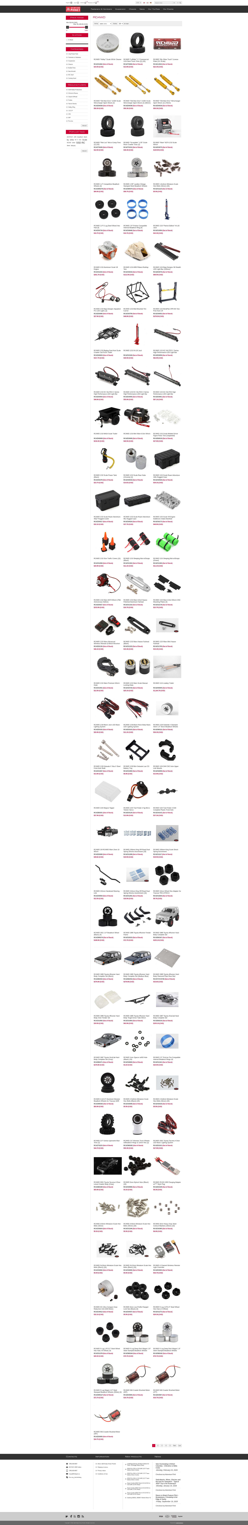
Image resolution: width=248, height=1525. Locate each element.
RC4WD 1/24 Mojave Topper (104, 808)
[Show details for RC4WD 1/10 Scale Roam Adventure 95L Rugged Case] (137, 500)
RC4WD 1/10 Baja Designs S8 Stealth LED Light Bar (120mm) (167, 268)
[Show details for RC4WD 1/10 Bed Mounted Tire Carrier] (137, 292)
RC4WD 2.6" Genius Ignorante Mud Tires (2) (106, 1142)
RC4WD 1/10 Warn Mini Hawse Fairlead (164, 642)
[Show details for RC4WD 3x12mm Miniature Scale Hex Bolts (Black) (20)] (137, 1249)
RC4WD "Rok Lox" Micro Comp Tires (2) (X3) (107, 143)
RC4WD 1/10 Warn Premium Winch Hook (107, 684)
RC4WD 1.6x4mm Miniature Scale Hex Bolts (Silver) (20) (165, 185)
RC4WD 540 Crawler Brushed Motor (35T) (107, 1433)
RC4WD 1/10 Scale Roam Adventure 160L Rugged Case (166, 476)
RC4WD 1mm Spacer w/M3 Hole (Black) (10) (135, 1058)
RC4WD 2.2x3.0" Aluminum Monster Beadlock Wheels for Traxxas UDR (107, 1100)
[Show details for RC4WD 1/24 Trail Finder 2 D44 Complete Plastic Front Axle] (167, 791)
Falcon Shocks (72, 103)
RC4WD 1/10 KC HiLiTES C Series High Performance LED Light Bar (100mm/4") (166, 352)
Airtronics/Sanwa (73, 93)
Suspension (71, 61)
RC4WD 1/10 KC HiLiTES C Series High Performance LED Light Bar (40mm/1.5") (106, 394)
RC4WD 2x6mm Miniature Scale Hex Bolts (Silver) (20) (137, 1225)
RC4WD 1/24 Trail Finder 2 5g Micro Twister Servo (137, 809)
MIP (69, 117)
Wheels (73, 145)
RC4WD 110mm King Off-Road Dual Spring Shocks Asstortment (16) (137, 892)
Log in (75, 2)
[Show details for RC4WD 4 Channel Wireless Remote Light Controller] (167, 1249)
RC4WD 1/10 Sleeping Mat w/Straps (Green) (166, 559)
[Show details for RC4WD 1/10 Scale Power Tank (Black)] (108, 459)
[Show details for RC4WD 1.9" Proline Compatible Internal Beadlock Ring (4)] (137, 209)
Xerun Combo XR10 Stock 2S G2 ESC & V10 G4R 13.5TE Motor (138, 1483)
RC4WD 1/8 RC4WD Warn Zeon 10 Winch (106, 850)
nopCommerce (179, 1522)
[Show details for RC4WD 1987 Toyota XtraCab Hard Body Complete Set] (167, 999)
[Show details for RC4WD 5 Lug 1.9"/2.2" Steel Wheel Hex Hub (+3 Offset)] (167, 1291)
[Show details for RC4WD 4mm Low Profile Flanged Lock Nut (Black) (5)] (137, 1291)
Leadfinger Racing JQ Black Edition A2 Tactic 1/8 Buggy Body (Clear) (138, 1464)
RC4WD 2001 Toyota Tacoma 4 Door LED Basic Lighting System (166, 1142)
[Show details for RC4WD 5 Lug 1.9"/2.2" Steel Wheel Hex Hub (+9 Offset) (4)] (108, 1332)
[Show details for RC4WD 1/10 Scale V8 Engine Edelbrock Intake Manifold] (167, 500)
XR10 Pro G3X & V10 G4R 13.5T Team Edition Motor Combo (138, 1469)
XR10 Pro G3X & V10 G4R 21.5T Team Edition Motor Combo (138, 1479)
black (85, 137)
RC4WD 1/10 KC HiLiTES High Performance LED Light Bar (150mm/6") (164, 394)
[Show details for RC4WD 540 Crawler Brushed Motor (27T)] (167, 1374)
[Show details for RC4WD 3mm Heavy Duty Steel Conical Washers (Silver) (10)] (167, 1207)
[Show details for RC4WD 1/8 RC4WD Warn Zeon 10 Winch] (108, 833)
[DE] (150, 2)
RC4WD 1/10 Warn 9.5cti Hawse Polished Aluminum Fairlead (135, 601)
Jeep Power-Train (73, 54)
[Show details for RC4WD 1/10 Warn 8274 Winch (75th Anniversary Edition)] (108, 584)
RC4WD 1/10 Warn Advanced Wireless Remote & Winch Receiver (107, 642)
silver (73, 142)
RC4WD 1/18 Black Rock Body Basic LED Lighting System (137, 726)
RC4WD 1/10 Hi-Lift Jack (133, 350)
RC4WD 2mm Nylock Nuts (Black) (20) (136, 1183)
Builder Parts (72, 68)
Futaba (70, 100)
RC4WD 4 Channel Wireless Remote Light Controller (166, 1266)
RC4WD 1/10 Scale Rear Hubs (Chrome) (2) (135, 476)
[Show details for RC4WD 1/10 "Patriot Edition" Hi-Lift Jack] (167, 209)
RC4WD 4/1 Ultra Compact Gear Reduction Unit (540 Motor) (105, 1308)
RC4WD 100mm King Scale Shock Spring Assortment (165, 850)
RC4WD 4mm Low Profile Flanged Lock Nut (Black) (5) (136, 1308)
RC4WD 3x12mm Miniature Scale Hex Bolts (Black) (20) (137, 1266)
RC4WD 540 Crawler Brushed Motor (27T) (166, 1391)
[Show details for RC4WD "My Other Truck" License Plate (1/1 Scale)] (167, 43)
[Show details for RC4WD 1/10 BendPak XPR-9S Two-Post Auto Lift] (167, 292)
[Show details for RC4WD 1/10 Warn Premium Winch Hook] (108, 667)
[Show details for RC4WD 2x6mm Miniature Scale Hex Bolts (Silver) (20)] (137, 1207)
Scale (84, 140)
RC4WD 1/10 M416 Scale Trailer (105, 434)
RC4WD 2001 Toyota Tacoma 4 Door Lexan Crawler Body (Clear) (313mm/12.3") (107, 1184)
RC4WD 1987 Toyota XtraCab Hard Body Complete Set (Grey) (106, 1058)
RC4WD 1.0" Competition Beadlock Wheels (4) (106, 185)
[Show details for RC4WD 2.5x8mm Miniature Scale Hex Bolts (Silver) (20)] (167, 1083)
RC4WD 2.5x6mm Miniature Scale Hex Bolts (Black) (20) (136, 1100)
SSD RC (80, 142)
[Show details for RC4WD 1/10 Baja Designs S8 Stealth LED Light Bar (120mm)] (167, 251)
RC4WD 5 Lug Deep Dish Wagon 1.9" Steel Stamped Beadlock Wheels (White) (166, 1350)
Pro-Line (70, 121)
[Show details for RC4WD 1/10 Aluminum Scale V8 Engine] (108, 251)
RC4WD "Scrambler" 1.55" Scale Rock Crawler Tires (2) (135, 143)
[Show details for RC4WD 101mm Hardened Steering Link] (108, 875)
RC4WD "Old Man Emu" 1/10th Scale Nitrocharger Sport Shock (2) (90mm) (137, 102)
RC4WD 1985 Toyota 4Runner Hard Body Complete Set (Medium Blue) (136, 975)
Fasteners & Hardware (74, 57)
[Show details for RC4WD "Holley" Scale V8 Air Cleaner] (108, 43)
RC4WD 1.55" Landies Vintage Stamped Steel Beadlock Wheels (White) (135, 186)
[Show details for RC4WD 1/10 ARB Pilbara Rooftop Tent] (137, 251)
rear (80, 139)
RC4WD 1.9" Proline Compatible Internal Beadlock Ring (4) (135, 227)
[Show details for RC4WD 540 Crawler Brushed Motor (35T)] (108, 1415)
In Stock (70, 40)
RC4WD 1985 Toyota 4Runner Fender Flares (137, 934)
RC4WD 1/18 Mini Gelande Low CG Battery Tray (136, 767)
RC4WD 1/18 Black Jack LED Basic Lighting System (107, 726)
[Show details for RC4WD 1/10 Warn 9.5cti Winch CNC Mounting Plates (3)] (167, 584)
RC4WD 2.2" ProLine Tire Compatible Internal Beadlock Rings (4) (166, 1058)
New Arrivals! (72, 71)
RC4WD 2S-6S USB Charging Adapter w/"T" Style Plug (167, 1183)
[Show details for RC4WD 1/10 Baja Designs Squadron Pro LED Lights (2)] (108, 292)
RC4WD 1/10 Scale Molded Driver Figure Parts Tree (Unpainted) (165, 435)
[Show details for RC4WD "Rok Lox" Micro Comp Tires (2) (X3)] (108, 126)
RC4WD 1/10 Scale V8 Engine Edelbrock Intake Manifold (164, 518)
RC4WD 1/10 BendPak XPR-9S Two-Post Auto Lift (166, 310)
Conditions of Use (103, 1474)
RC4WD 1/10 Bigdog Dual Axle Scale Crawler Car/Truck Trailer (107, 351)
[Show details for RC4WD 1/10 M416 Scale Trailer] (108, 417)
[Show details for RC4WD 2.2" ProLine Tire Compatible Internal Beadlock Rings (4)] (167, 1041)
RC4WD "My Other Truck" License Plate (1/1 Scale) (165, 60)
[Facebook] (70, 1516)
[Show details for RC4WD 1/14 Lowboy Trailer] (167, 667)
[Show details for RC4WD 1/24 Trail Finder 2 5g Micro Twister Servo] (137, 791)
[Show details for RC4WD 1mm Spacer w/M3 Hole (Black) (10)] (137, 1041)
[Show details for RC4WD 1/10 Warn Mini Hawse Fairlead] (167, 625)
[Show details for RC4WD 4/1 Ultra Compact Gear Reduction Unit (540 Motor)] (108, 1291)
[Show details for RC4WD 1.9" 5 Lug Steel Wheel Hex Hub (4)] (108, 209)
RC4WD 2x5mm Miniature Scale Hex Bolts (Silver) (107, 1225)
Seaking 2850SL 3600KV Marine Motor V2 (139, 1497)
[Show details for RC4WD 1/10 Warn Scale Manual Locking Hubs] (137, 667)
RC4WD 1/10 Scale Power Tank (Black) (105, 476)
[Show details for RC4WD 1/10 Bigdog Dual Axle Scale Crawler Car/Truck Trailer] (108, 334)
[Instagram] (78, 1516)
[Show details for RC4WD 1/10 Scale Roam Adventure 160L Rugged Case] (167, 459)
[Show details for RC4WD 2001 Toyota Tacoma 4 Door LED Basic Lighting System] (167, 1124)
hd (75, 139)
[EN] (144, 2)
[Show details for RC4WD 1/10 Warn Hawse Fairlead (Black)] (137, 625)
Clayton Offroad (72, 96)
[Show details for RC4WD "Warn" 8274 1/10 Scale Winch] (167, 126)
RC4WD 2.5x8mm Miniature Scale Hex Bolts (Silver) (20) (165, 1100)
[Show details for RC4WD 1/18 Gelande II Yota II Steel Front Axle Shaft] (108, 750)
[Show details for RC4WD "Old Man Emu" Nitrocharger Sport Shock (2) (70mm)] (167, 85)
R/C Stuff (71, 75)
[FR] (147, 2)
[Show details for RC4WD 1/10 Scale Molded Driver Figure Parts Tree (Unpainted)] (167, 417)
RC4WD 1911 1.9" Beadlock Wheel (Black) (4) (106, 934)
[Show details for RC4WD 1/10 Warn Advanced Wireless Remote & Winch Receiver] (108, 625)
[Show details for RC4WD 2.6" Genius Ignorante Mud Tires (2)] (108, 1124)
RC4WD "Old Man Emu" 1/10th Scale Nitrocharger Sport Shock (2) (107, 102)
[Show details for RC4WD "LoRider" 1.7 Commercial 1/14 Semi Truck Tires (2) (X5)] (137, 43)
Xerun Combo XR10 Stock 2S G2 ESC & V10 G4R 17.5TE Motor (138, 1488)
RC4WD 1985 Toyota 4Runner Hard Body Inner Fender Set (106, 1017)
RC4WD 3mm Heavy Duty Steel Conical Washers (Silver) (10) (164, 1225)
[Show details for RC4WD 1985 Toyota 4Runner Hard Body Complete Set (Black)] (108, 958)
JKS (69, 114)
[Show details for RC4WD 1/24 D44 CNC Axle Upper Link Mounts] (167, 750)
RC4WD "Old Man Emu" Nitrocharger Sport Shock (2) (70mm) (166, 102)
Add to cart (111, 54)
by (68, 140)
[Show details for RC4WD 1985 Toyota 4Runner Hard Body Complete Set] (167, 916)
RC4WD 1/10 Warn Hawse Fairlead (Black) (136, 642)
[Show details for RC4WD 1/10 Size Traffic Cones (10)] (108, 542)
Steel (68, 145)
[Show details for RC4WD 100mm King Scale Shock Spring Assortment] (167, 833)
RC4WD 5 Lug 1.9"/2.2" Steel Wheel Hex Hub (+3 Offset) (166, 1308)
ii (77, 139)
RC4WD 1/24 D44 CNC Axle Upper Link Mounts (166, 767)
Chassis (70, 64)
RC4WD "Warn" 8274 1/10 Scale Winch (165, 143)
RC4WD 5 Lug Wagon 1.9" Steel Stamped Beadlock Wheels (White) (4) (108, 1391)
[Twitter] (66, 1516)
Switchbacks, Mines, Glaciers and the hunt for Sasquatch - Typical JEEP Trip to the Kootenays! (168, 1481)
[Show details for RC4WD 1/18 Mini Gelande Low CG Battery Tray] (137, 750)
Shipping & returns (103, 1467)
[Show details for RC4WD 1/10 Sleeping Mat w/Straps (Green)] (167, 542)
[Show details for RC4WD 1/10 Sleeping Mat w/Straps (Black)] (137, 542)
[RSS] (82, 1516)
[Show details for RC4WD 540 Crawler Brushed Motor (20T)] (137, 1374)
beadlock (80, 137)
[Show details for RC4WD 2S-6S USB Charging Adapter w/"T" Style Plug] (167, 1166)
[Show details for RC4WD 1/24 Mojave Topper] (108, 791)
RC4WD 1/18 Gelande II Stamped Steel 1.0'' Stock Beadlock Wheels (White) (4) (165, 727)
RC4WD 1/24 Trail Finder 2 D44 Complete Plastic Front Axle (164, 809)
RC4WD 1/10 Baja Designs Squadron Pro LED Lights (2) (107, 310)
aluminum (70, 137)
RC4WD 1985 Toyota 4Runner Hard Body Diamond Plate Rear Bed (166, 975)
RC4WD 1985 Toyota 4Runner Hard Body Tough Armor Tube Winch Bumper (136, 1018)
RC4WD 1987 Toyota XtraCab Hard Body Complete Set (166, 1017)
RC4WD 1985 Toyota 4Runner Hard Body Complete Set (166, 934)
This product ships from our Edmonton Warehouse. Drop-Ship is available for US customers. (106, 32)
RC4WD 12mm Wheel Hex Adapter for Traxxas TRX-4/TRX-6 (167, 892)
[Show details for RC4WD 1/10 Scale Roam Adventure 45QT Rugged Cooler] (108, 500)
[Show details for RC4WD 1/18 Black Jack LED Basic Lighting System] (108, 708)
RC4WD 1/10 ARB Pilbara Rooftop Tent (136, 268)
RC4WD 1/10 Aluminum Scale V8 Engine (106, 268)
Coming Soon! (72, 78)
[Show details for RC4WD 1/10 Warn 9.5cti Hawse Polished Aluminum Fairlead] (137, 584)
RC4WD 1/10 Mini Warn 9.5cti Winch (137, 434)
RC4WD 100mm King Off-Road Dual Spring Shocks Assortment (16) (137, 850)
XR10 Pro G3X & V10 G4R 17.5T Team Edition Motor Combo (138, 1474)
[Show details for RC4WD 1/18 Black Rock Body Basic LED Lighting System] (137, 708)
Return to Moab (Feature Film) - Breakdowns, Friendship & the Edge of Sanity (167, 1497)
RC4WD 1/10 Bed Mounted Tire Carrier (135, 310)
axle (75, 137)
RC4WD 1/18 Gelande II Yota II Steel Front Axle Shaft (107, 767)
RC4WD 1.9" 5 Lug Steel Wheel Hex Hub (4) (107, 227)
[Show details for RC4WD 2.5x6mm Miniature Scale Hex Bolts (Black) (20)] (137, 1083)
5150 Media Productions (75, 89)
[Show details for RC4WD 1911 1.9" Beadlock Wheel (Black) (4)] (108, 916)
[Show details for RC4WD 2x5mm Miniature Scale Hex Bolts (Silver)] (108, 1207)
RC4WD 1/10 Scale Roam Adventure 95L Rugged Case (137, 518)
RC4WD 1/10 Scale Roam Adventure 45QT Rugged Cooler (107, 518)
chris (72, 140)
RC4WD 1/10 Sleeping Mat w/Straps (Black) (137, 559)
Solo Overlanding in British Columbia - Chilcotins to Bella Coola (166, 1466)
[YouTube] (74, 1516)
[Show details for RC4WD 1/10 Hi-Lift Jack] (137, 334)
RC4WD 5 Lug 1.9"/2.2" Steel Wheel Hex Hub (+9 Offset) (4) (107, 1350)
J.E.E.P (70, 110)
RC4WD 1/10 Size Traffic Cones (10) (107, 558)
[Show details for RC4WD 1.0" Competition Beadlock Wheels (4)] (108, 168)
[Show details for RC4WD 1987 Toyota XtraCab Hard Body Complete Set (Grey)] (108, 1041)
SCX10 (69, 142)
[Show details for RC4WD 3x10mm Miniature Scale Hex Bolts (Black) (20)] (108, 1249)
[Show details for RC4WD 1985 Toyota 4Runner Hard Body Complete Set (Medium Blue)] (137, 958)
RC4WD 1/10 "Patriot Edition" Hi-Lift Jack (166, 227)
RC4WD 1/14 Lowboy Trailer (163, 683)
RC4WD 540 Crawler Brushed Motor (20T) (137, 1391)
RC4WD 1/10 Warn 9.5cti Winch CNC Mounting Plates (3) (166, 601)
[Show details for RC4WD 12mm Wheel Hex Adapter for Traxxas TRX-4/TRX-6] (167, 875)
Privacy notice (102, 1470)
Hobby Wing (71, 107)
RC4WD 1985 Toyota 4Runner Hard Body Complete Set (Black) (106, 975)
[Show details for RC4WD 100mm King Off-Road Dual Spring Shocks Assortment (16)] (137, 833)
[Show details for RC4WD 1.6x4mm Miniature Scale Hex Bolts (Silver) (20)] (167, 168)
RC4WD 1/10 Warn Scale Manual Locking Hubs (136, 684)
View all (84, 125)
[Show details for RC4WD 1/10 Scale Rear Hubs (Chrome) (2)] (137, 459)
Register (68, 2)
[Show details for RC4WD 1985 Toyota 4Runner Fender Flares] (137, 916)
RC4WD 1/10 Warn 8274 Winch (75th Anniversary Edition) (107, 601)
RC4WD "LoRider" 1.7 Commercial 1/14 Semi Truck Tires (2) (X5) (136, 60)
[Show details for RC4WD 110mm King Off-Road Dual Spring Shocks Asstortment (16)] (137, 875)
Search (180, 2)
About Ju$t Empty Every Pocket (107, 1463)
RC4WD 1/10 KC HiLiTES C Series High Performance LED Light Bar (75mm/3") (136, 394)
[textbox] (166, 2)
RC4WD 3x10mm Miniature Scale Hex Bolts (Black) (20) (107, 1266)
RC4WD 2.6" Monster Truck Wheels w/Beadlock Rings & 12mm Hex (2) (137, 1142)
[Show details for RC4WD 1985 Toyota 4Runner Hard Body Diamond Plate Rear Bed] (167, 958)
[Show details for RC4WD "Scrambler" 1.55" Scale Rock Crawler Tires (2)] (137, 126)
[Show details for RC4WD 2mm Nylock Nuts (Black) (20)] (137, 1166)
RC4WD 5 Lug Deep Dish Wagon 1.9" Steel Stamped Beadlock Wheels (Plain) (137, 1350)
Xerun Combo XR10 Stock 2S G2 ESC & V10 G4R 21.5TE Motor (138, 1493)
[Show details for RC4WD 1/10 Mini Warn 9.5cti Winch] (137, 417)
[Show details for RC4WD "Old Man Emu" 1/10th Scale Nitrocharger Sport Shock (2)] (108, 85)
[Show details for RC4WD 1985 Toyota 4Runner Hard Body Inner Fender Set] (108, 999)
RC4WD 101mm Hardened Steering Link (106, 892)
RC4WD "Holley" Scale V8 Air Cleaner (107, 59)
